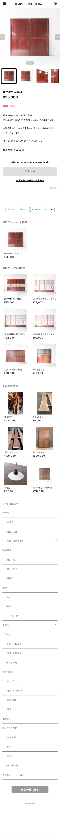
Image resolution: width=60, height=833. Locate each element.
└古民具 (8, 522)
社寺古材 (7, 718)
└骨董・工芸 (9, 531)
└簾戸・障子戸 (11, 569)
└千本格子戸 (10, 615)
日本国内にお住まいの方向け (30, 180)
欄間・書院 (7, 672)
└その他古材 (10, 765)
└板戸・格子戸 (11, 559)
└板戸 (7, 597)
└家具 (7, 709)
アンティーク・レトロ (12, 681)
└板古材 (8, 756)
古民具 (5, 513)
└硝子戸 (8, 578)
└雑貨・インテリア (12, 690)
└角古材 (8, 746)
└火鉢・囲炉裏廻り (13, 541)
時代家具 (7, 634)
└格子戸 (8, 606)
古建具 (7, 550)
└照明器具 (9, 700)
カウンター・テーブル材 (13, 775)
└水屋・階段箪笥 (12, 644)
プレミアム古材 (9, 728)
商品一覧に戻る (30, 789)
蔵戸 (4, 587)
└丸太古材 (9, 737)
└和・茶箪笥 (9, 662)
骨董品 (5, 625)
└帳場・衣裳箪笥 (12, 653)
